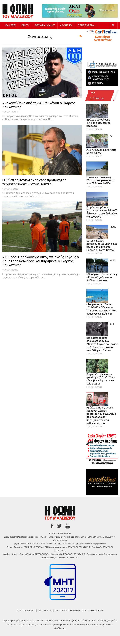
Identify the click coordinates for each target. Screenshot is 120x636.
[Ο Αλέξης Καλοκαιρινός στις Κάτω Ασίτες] (97, 141)
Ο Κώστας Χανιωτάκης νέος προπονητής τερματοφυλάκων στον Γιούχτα (34, 182)
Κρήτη (25, 25)
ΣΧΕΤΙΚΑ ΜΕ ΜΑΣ (26, 610)
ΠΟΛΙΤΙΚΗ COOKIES (92, 610)
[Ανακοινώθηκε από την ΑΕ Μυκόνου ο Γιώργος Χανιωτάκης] (42, 72)
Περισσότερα (86, 25)
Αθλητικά (66, 25)
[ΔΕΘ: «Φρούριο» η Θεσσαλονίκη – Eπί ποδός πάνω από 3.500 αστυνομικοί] (97, 266)
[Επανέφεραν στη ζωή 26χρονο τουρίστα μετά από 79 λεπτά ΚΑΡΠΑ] (97, 168)
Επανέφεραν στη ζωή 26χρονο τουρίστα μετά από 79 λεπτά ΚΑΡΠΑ (100, 180)
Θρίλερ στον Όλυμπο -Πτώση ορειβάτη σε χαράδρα (98, 122)
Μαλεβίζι (10, 25)
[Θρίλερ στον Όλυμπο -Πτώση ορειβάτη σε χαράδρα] (97, 111)
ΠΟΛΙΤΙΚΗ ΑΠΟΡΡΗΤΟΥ (67, 610)
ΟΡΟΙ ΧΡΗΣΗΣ (45, 610)
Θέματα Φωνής (45, 25)
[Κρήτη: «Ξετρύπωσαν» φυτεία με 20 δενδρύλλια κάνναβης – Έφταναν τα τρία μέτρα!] (97, 366)
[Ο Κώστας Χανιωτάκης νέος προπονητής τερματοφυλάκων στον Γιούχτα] (42, 150)
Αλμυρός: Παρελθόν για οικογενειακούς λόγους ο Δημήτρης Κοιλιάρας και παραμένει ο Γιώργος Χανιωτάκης (40, 261)
